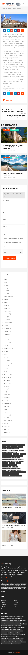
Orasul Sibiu (5, 470)
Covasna (6, 331)
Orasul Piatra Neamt (7, 466)
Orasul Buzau (19, 455)
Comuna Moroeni (6, 448)
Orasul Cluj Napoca (15, 457)
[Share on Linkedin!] (15, 30)
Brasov (5, 308)
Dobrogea (6, 342)
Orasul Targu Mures (7, 473)
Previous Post (6, 108)
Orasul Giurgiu (12, 463)
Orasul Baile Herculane (7, 454)
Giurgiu (5, 354)
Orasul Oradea (13, 464)
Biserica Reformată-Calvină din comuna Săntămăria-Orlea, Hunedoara (13, 147)
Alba (5, 279)
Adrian (4, 509)
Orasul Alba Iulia (14, 450)
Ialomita (6, 366)
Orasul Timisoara (15, 473)
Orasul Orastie (9, 100)
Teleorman (6, 415)
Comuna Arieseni (6, 445)
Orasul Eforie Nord (20, 461)
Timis (5, 417)
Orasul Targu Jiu (22, 472)
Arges (5, 285)
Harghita (6, 360)
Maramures (6, 374)
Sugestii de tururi (8, 412)
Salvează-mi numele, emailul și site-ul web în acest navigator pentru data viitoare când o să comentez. (13, 242)
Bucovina (6, 311)
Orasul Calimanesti (6, 457)
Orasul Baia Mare (12, 452)
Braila (5, 305)
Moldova (6, 380)
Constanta (6, 328)
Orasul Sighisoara (12, 470)
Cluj (5, 325)
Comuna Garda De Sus (18, 446)
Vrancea (6, 432)
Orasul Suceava (6, 472)
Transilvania (15, 129)
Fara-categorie (7, 348)
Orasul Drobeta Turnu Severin (9, 461)
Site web (5, 226)
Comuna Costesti (20, 445)
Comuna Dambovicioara (7, 446)
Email (5, 219)
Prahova (6, 397)
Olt (4, 391)
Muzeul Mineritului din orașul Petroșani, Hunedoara (16, 116)
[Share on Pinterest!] (18, 30)
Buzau (5, 316)
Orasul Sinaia (20, 470)
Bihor (5, 293)
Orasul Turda (12, 475)
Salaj (5, 400)
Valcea (5, 426)
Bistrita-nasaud (8, 296)
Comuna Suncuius (6, 450)
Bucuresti (6, 314)
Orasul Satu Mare (17, 468)
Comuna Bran (13, 445)
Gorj (5, 357)
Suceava (6, 409)
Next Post (23, 113)
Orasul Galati (5, 463)
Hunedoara (10, 8)
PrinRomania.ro (8, 577)
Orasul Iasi (18, 463)
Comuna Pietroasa (14, 448)
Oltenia (5, 394)
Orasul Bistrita (16, 454)
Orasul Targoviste (14, 472)
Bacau (5, 288)
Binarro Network (17, 652)
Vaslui (5, 429)
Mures (5, 386)
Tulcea (5, 423)
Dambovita (6, 337)
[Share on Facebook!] (4, 30)
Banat (5, 291)
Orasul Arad (21, 450)
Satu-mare (6, 403)
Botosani (6, 302)
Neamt (5, 389)
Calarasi (6, 319)
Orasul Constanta (6, 459)
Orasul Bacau (5, 452)
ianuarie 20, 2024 (8, 150)
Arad (5, 282)
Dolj (5, 345)
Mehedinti (6, 377)
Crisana (6, 334)
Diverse (6, 340)
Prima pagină (4, 8)
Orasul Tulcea (5, 475)
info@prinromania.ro (10, 581)
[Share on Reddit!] (22, 30)
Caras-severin (7, 322)
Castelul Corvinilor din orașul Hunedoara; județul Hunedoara (12, 110)
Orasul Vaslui (18, 475)
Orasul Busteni (12, 455)
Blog (5, 299)
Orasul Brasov (5, 455)
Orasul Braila (22, 454)
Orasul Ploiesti (15, 466)
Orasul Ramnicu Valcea (7, 468)
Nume (5, 212)
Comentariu (6, 200)
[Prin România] (11, 4)
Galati (5, 351)
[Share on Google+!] (11, 30)
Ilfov (5, 371)
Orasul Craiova (14, 459)
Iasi (4, 368)
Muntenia (6, 383)
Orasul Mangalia (6, 464)
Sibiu (5, 406)
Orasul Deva (20, 459)
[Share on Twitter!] (8, 30)
